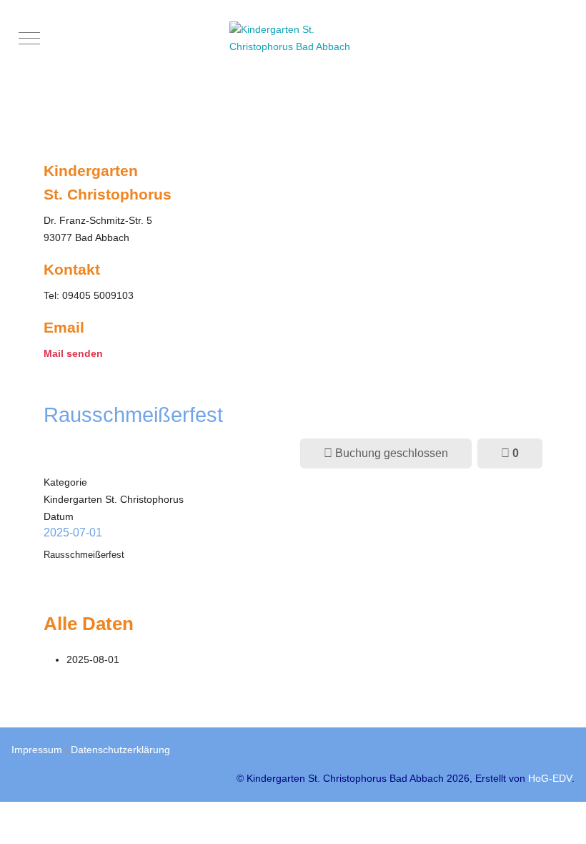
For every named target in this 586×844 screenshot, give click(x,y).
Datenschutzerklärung (120, 749)
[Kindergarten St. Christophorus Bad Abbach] (296, 38)
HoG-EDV (550, 778)
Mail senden (73, 353)
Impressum (36, 749)
